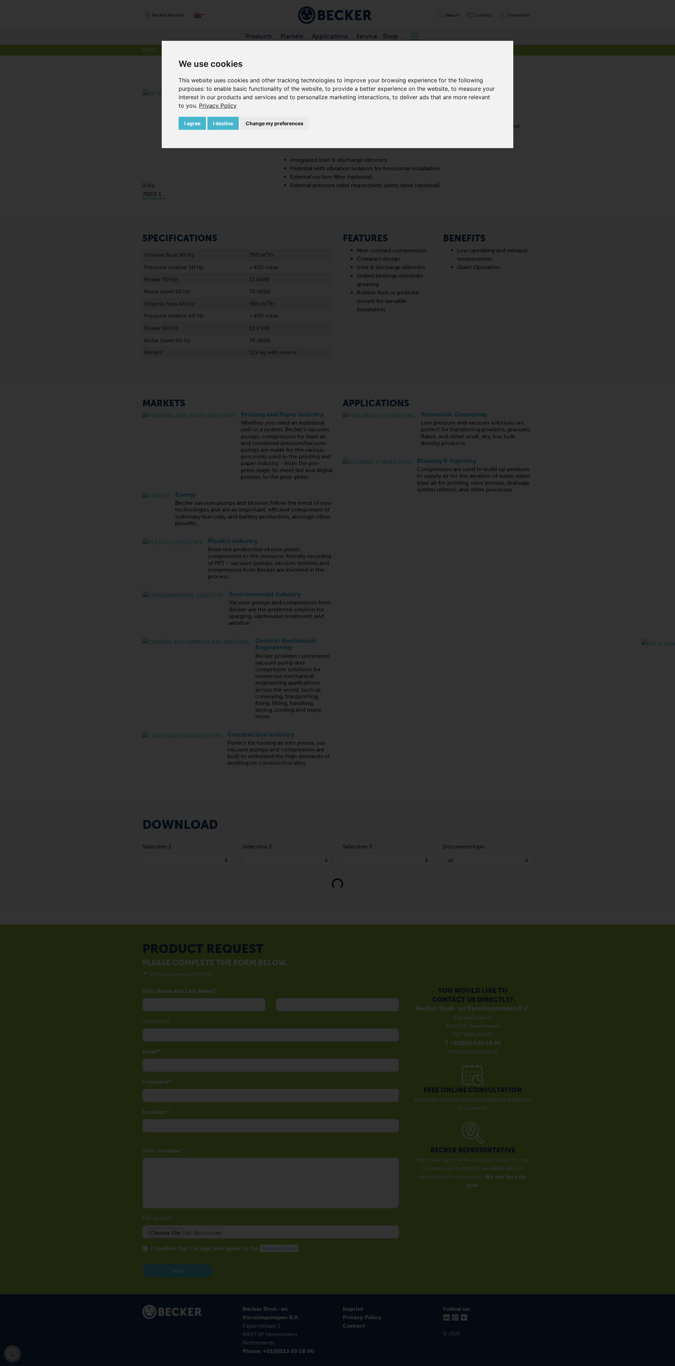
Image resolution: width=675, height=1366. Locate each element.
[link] (218, 105)
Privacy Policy (218, 105)
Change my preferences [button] (274, 123)
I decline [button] (223, 123)
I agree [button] (192, 123)
